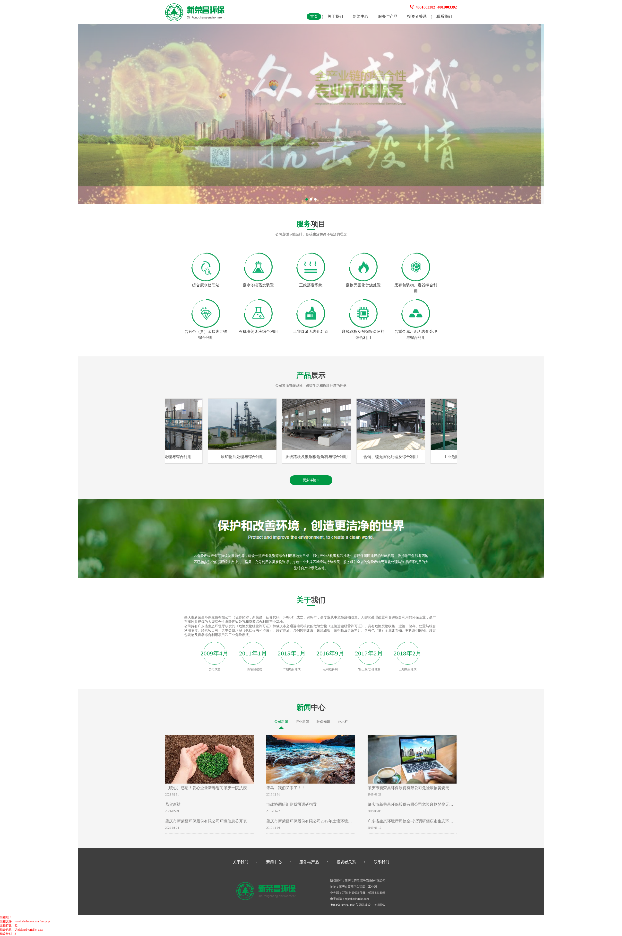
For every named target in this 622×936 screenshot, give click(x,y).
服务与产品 (387, 16)
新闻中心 (360, 16)
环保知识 (323, 722)
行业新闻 (302, 722)
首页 (314, 16)
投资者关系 (417, 16)
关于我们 (335, 16)
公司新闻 (281, 722)
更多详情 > (311, 480)
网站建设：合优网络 (372, 905)
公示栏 (343, 722)
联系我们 (444, 16)
